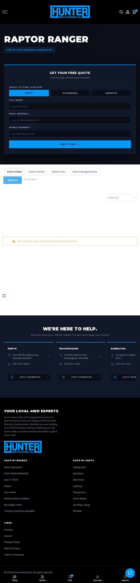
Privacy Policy (12, 542)
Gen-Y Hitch (11, 479)
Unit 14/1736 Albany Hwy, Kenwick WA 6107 (25, 356)
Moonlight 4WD (13, 504)
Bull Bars (78, 473)
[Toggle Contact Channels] (130, 573)
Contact (8, 529)
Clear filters (30, 179)
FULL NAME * (16, 100)
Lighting (77, 486)
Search (13, 180)
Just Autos (10, 492)
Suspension (79, 492)
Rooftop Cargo (81, 504)
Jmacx (7, 486)
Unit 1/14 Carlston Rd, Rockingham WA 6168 (76, 356)
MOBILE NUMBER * (20, 127)
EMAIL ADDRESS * (19, 114)
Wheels (77, 511)
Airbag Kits (79, 467)
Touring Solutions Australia (19, 511)
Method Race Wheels (16, 498)
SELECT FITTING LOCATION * (26, 87)
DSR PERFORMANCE (16, 473)
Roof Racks (79, 498)
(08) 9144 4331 (123, 364)
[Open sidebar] (4, 296)
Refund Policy (12, 548)
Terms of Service (14, 554)
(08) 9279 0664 (72, 364)
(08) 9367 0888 (20, 364)
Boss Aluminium (13, 467)
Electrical (78, 479)
